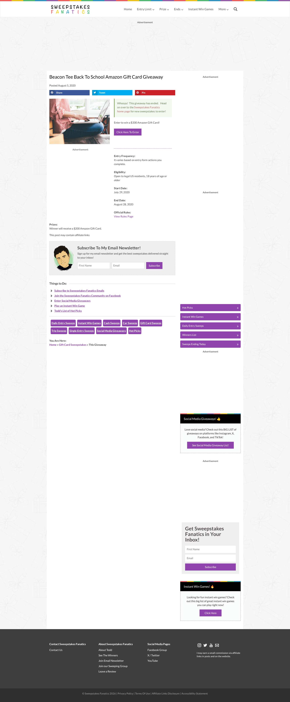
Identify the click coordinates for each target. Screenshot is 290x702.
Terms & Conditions (161, 385)
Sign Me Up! (169, 374)
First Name (143, 339)
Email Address (145, 354)
